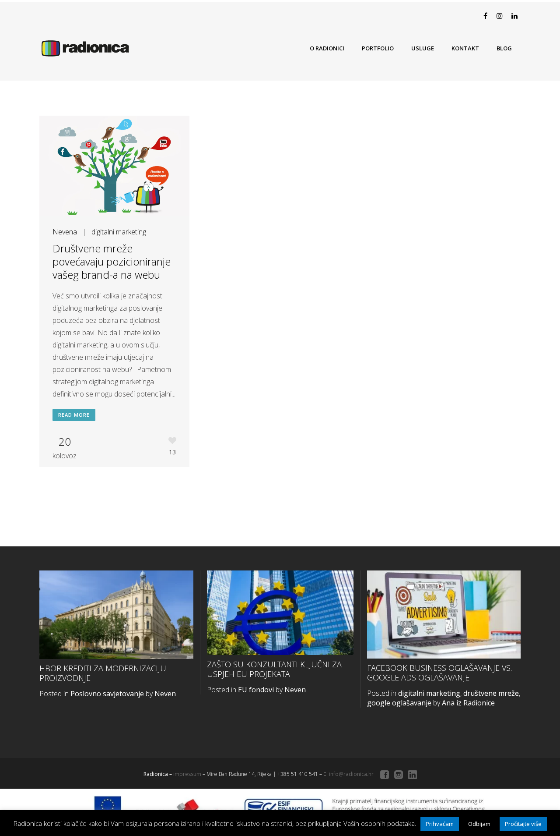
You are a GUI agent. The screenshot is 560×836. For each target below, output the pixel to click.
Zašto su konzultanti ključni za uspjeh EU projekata (274, 669)
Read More (74, 414)
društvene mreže (491, 693)
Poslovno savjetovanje (107, 693)
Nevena (64, 232)
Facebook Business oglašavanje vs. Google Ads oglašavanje (439, 673)
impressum (187, 774)
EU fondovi (256, 689)
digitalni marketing (118, 232)
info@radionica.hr (351, 774)
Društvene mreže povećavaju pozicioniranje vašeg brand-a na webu (111, 261)
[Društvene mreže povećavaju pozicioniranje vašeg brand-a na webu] (114, 166)
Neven (165, 693)
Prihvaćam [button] (440, 824)
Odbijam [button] (479, 824)
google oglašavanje (399, 703)
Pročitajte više (523, 824)
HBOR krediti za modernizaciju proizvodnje (102, 673)
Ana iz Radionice (468, 703)
